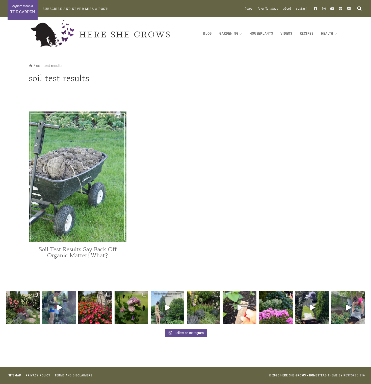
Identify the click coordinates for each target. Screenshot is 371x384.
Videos (286, 33)
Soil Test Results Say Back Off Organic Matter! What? (78, 252)
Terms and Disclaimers (73, 375)
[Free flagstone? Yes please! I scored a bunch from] (348, 307)
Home (249, 8)
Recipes (306, 33)
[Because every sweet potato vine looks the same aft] (239, 307)
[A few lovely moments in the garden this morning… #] (131, 307)
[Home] (31, 65)
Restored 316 (354, 375)
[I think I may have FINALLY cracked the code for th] (95, 307)
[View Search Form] (359, 8)
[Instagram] (324, 8)
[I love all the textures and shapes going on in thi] (203, 307)
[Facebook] (315, 8)
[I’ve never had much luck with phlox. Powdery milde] (276, 307)
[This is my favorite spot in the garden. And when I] (23, 307)
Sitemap (14, 375)
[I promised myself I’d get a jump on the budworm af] (59, 307)
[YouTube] (332, 8)
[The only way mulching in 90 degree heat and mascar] (312, 307)
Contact (301, 8)
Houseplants (261, 33)
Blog (207, 33)
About (287, 8)
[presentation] (77, 176)
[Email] (349, 8)
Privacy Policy (38, 375)
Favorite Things (268, 8)
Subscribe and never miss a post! (76, 9)
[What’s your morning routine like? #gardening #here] (167, 307)
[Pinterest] (340, 8)
